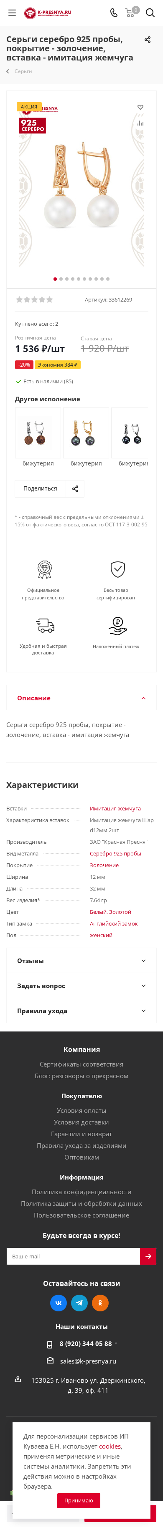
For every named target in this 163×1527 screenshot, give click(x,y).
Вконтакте (58, 1303)
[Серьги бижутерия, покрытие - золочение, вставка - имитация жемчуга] (83, 432)
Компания (82, 1049)
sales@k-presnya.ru (88, 1361)
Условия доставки (81, 1122)
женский (101, 935)
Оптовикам (81, 1157)
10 (108, 279)
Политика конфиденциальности (82, 1191)
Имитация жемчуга (115, 808)
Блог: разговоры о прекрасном (81, 1076)
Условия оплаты (82, 1110)
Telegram (79, 1303)
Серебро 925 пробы (115, 853)
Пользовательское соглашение (81, 1215)
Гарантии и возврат (81, 1134)
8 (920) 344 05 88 (86, 1343)
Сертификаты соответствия (81, 1064)
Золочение (104, 865)
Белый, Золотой (110, 912)
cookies (110, 1446)
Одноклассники (100, 1303)
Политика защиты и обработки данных (81, 1203)
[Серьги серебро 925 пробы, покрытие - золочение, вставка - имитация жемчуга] (81, 184)
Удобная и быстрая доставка (43, 649)
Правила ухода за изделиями (82, 1145)
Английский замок (114, 923)
